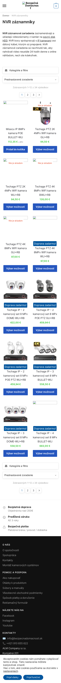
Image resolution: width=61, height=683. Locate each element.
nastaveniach (10, 671)
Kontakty (8, 560)
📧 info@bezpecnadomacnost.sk (22, 638)
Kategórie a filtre (18, 70)
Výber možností (45, 149)
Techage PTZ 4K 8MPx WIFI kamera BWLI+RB (45, 190)
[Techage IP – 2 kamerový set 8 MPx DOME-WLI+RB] (15, 290)
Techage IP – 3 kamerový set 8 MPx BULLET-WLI (45, 375)
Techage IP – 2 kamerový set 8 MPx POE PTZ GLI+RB (45, 314)
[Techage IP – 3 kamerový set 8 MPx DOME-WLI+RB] (15, 413)
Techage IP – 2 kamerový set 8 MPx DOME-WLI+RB (15, 314)
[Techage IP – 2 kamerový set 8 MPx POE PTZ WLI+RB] (15, 351)
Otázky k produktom (14, 582)
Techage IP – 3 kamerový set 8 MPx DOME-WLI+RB (15, 437)
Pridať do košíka (15, 149)
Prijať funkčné (33, 677)
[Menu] (8, 5)
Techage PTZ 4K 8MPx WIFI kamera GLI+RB (15, 248)
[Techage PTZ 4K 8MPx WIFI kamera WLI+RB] (45, 228)
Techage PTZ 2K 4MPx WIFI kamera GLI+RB (45, 133)
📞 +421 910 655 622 (15, 643)
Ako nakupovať (11, 578)
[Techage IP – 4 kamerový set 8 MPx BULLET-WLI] (45, 413)
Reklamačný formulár (15, 602)
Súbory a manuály (13, 588)
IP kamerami (44, 40)
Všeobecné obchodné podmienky (23, 592)
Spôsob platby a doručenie (19, 597)
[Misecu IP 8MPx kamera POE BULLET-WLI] (15, 113)
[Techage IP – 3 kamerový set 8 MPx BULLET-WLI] (45, 351)
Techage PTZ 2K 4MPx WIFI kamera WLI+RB (15, 190)
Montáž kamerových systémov (21, 565)
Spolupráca (9, 555)
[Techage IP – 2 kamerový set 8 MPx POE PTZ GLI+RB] (45, 290)
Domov (6, 15)
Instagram (8, 620)
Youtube (8, 625)
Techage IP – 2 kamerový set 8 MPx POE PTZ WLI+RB (15, 375)
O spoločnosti (11, 550)
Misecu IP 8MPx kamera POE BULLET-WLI (15, 133)
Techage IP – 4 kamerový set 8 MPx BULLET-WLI (45, 437)
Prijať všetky (12, 677)
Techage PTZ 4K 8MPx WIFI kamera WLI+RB (45, 252)
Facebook (8, 615)
